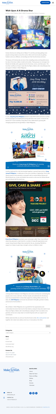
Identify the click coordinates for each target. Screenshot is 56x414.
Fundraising (29, 13)
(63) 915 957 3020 (11, 354)
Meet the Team (33, 373)
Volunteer (31, 385)
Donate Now (45, 2)
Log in (7, 339)
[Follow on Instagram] (33, 393)
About (31, 371)
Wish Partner (35, 13)
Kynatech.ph (46, 407)
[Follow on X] (36, 393)
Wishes (31, 378)
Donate (31, 383)
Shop (30, 380)
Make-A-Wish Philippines (12, 13)
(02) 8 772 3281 (10, 352)
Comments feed (10, 344)
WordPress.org (9, 346)
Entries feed (9, 341)
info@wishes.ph (10, 356)
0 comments (41, 13)
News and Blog (33, 376)
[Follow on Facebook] (30, 393)
